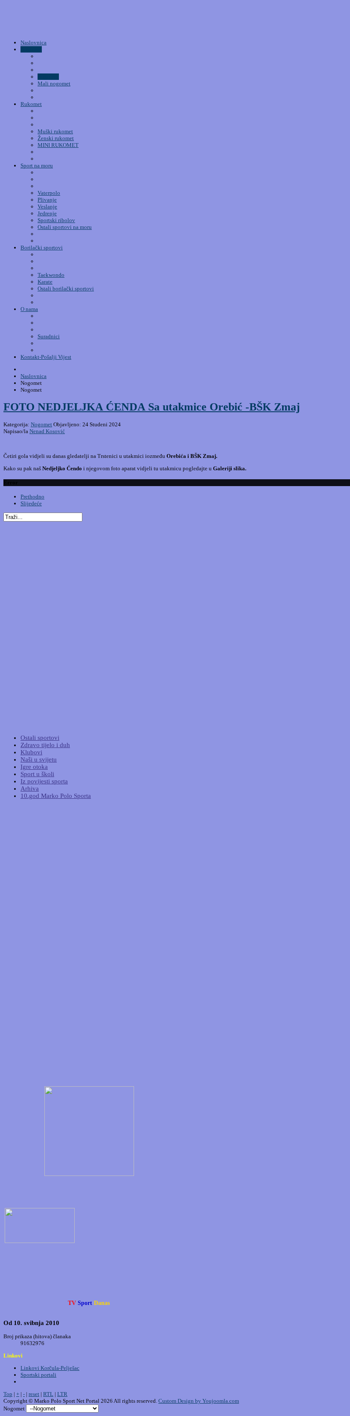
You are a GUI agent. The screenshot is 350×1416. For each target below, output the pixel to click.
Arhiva (29, 788)
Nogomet (41, 424)
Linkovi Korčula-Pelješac (49, 1368)
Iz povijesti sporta (44, 781)
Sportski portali (38, 1375)
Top (7, 1394)
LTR (62, 1394)
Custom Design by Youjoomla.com (198, 1401)
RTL (48, 1394)
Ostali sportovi (39, 737)
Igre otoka (34, 766)
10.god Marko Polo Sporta (55, 795)
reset (34, 1394)
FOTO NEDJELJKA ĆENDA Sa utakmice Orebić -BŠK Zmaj (151, 407)
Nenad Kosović (47, 431)
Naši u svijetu (38, 759)
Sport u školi (37, 774)
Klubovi (31, 752)
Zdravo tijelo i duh (45, 745)
